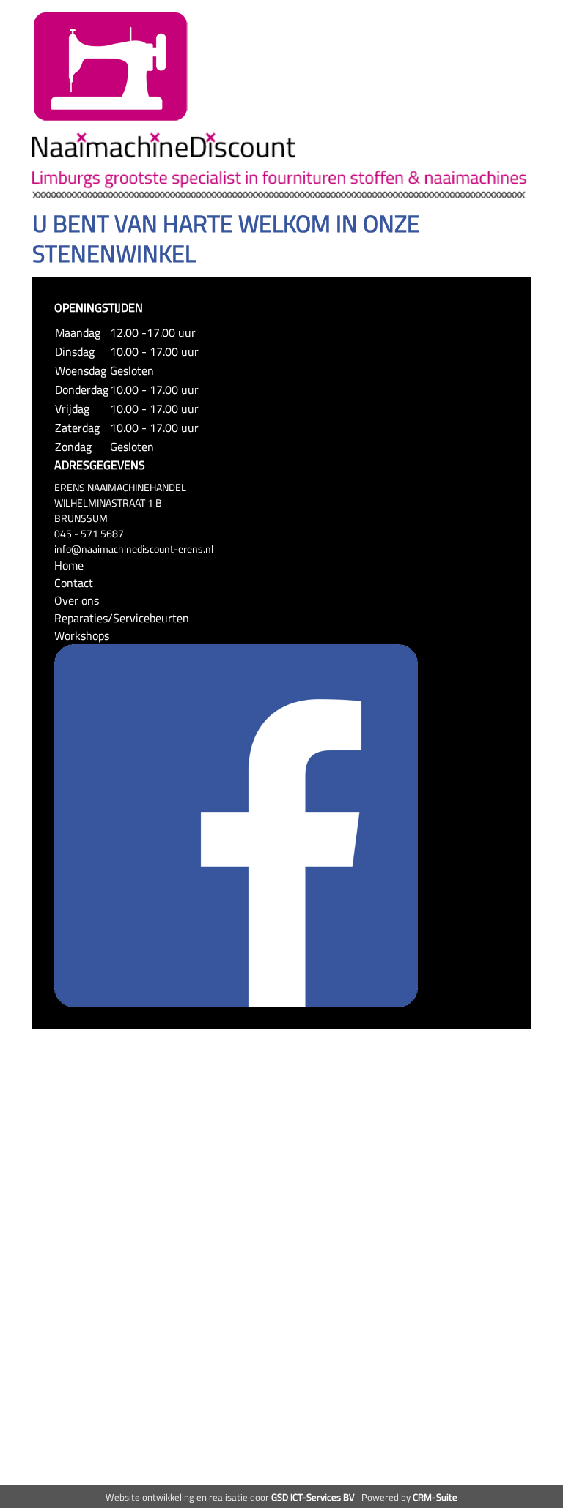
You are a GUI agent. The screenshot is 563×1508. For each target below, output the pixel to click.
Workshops (81, 635)
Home (69, 565)
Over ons (76, 600)
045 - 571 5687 (89, 533)
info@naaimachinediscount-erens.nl (133, 548)
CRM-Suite (435, 1497)
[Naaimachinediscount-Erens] (110, 65)
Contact (73, 582)
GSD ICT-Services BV (313, 1497)
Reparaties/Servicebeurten (121, 618)
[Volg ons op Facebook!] (236, 824)
